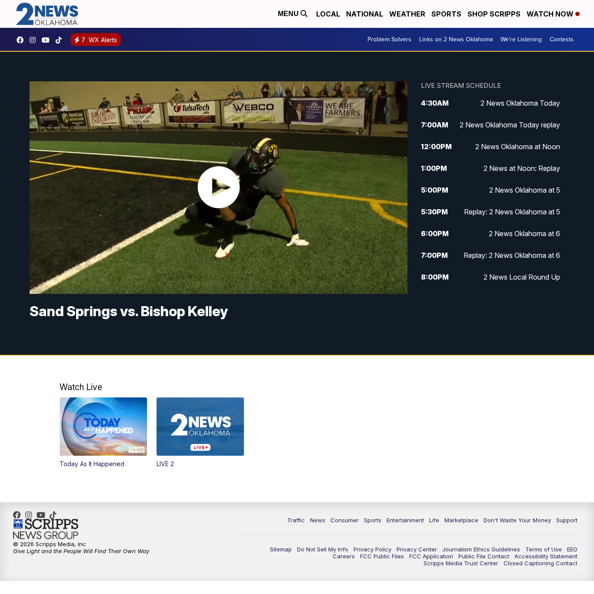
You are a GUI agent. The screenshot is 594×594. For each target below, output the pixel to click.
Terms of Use (543, 549)
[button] (103, 432)
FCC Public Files (382, 556)
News (317, 520)
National (364, 14)
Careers (344, 556)
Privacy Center (417, 549)
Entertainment (405, 520)
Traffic (296, 520)
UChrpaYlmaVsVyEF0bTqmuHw (48, 40)
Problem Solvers (389, 39)
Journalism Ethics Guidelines (481, 549)
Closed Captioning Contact (540, 563)
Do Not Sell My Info (322, 549)
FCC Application (431, 556)
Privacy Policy (372, 549)
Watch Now (551, 14)
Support (566, 520)
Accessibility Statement (545, 556)
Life (434, 520)
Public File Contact (483, 556)
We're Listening (521, 39)
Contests (562, 39)
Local (328, 14)
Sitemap (281, 549)
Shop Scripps (494, 14)
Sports (446, 14)
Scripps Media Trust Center (461, 563)
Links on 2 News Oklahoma (456, 39)
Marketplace (461, 520)
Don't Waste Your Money (517, 520)
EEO (572, 549)
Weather (407, 14)
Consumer (344, 520)
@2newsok (61, 40)
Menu (289, 13)
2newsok (35, 40)
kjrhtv (22, 40)
